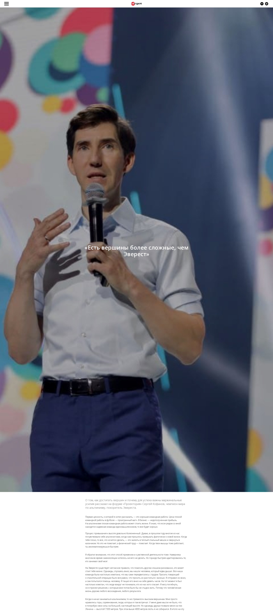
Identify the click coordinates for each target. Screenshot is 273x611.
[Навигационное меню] (6, 3)
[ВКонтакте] (256, 3)
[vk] (262, 5)
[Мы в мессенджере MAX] (266, 5)
